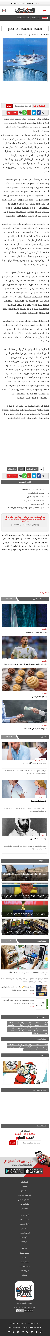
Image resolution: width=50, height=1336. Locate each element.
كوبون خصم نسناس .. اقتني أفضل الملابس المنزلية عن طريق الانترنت (18, 1001)
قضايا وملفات (24, 1266)
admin (44, 629)
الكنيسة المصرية (24, 1195)
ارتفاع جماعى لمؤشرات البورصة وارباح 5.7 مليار (25, 931)
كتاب (21, 469)
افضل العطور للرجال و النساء (36, 632)
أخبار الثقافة (24, 1215)
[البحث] (4, 12)
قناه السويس (24, 1204)
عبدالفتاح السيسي (24, 1199)
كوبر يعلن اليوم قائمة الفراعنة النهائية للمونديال (25, 895)
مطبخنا (24, 1275)
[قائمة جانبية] (44, 10)
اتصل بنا (17, 1307)
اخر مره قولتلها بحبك (38, 801)
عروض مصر (25, 1261)
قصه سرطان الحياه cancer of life (34, 763)
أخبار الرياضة (24, 1224)
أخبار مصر (24, 1190)
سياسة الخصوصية (28, 1307)
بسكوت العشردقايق (39, 696)
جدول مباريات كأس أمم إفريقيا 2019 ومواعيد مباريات (25, 913)
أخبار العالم (24, 1182)
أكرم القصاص (32, 469)
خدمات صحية (24, 1253)
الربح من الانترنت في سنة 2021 (35, 728)
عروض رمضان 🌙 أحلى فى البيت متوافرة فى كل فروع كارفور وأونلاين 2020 (17, 988)
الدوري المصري (24, 1232)
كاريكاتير (24, 1208)
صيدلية (24, 1257)
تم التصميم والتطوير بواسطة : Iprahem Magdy (25, 1327)
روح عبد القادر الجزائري (38, 838)
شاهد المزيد (8, 598)
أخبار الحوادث (24, 1219)
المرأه (24, 1248)
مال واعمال (25, 1270)
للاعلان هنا (44, 592)
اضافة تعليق (12, 112)
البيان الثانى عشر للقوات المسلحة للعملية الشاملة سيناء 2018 (25, 875)
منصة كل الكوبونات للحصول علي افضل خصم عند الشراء (22, 17)
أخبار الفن (24, 1228)
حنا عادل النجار (40, 759)
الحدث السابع (14, 1323)
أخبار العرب (24, 1186)
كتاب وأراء (12, 469)
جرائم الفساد (24, 1237)
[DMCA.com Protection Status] (24, 1311)
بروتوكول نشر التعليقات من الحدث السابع (25, 524)
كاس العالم (25, 1241)
